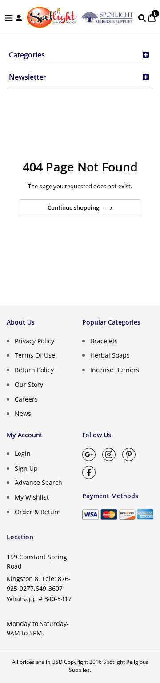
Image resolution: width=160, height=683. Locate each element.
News (23, 413)
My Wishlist (32, 497)
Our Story (29, 384)
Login (23, 453)
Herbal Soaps (110, 355)
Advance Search (38, 482)
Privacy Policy (34, 340)
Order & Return (38, 512)
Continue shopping (73, 207)
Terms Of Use (35, 355)
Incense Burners (114, 370)
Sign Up (26, 467)
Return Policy (34, 370)
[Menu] (8, 17)
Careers (26, 398)
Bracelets (104, 340)
